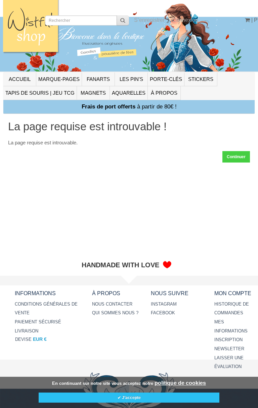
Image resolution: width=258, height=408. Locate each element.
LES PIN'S (131, 79)
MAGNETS (93, 93)
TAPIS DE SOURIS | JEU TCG (40, 93)
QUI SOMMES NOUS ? (115, 312)
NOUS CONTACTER (112, 304)
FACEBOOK (163, 312)
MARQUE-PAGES (59, 79)
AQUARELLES (128, 93)
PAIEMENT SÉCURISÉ (38, 321)
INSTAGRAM (164, 304)
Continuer (236, 156)
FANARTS (98, 79)
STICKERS (200, 79)
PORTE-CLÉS (166, 79)
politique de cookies (180, 383)
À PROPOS (164, 93)
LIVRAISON (26, 330)
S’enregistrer (149, 20)
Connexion (185, 20)
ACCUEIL (20, 79)
